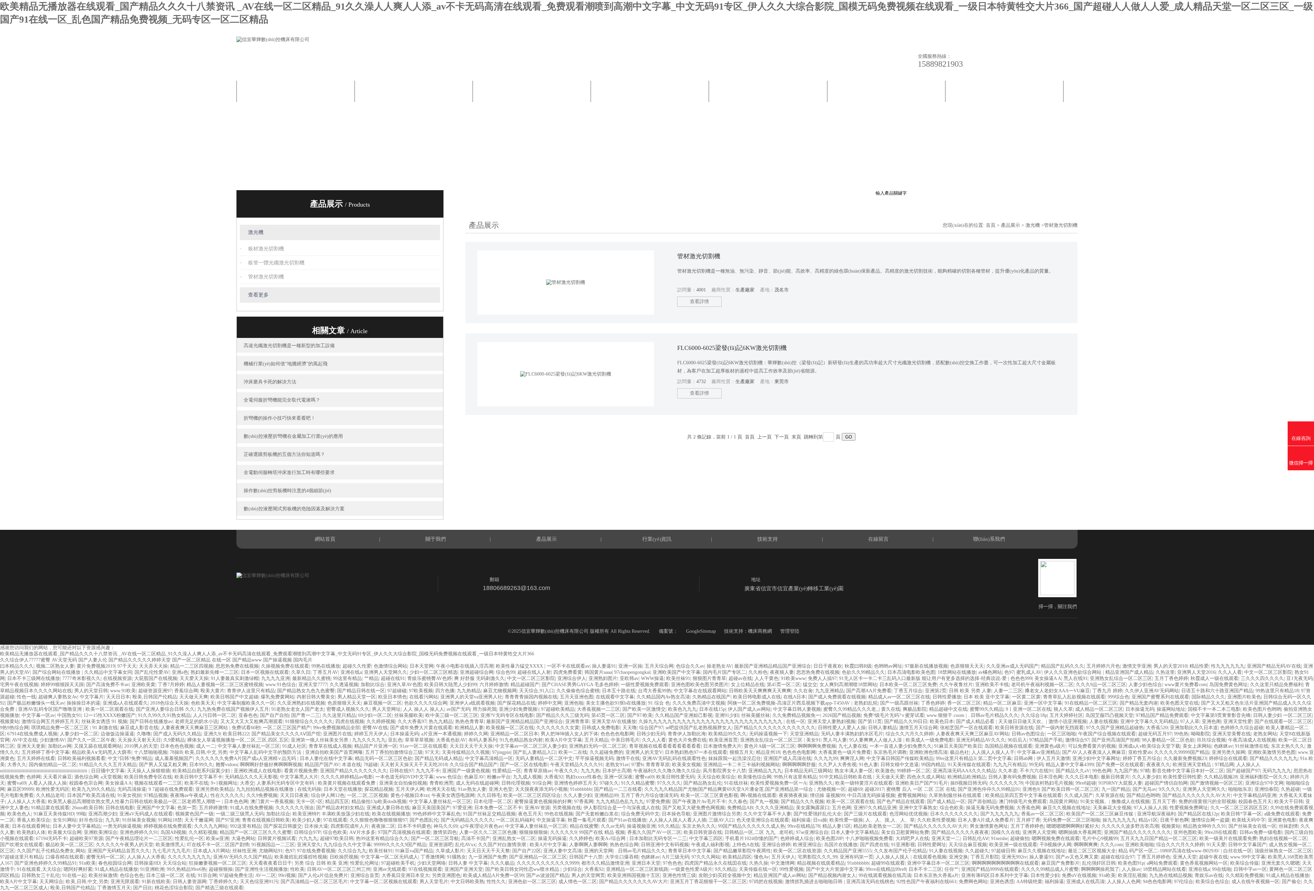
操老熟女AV (719, 666)
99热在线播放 (325, 666)
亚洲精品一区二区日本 (514, 733)
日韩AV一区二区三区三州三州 (339, 869)
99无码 (1036, 764)
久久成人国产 (1078, 795)
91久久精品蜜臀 (638, 783)
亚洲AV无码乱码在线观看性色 (674, 758)
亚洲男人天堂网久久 (385, 672)
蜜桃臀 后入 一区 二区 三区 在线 (920, 789)
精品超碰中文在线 (948, 709)
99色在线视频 (558, 813)
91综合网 (542, 783)
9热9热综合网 (14, 727)
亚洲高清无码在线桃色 (870, 881)
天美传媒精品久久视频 (466, 752)
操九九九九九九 (1119, 820)
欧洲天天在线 (441, 789)
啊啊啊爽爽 (1086, 844)
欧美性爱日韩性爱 (1182, 776)
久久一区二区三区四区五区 (1239, 807)
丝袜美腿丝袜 (755, 715)
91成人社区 (294, 746)
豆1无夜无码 (1299, 678)
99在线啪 (1221, 869)
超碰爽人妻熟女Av (57, 696)
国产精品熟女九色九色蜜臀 (306, 690)
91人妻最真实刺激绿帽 (235, 678)
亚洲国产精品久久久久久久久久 (353, 770)
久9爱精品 (174, 740)
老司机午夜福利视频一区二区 (1042, 684)
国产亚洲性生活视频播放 (261, 869)
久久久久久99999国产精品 (1181, 752)
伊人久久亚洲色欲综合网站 (1073, 672)
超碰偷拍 (1019, 838)
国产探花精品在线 (516, 703)
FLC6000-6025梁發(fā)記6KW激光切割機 (732, 347)
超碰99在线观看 (888, 863)
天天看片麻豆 (57, 776)
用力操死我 (485, 709)
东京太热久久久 (1287, 746)
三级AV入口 (721, 820)
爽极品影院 (915, 709)
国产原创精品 (982, 801)
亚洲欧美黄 (143, 684)
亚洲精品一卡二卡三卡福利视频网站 (741, 764)
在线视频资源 (117, 678)
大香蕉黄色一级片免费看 (844, 752)
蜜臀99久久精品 (986, 709)
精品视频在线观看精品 (821, 863)
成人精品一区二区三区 (1099, 709)
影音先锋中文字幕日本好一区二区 (1188, 770)
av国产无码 (458, 709)
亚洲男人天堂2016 (1196, 672)
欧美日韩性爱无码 (675, 776)
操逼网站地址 (1171, 709)
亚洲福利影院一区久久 (1264, 776)
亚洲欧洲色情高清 (928, 752)
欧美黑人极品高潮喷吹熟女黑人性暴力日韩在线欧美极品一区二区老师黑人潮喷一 (135, 801)
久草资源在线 (1109, 795)
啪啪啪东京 (1240, 789)
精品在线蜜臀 (584, 826)
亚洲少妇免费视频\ (519, 709)
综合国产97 (651, 727)
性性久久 (496, 881)
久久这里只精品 (339, 715)
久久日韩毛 (489, 795)
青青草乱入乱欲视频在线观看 (1074, 696)
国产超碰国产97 (1243, 770)
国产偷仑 (1291, 881)
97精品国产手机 (1046, 740)
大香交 (247, 783)
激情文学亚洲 (1136, 666)
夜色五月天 (530, 813)
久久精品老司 (50, 795)
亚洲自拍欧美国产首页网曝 (334, 752)
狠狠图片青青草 (709, 678)
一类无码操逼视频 (122, 826)
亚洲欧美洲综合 (100, 832)
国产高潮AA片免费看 (868, 690)
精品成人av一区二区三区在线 (899, 696)
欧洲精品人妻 (469, 727)
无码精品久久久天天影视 (251, 776)
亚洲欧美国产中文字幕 (676, 672)
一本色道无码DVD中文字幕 (404, 776)
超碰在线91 (393, 678)
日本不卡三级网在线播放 (33, 678)
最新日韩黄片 (1115, 776)
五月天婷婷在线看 (36, 758)
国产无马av (1144, 789)
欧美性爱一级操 (846, 820)
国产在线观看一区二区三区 (1283, 721)
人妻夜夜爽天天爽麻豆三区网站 (195, 727)
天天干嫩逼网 (198, 820)
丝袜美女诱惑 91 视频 (104, 721)
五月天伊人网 (410, 789)
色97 (1009, 672)
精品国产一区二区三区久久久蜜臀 (256, 832)
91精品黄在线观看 (50, 807)
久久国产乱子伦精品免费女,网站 (51, 850)
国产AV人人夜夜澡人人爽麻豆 (1094, 752)
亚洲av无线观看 (389, 869)
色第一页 (186, 807)
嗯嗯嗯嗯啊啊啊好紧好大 (1072, 826)
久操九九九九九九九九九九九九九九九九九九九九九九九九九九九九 (711, 721)
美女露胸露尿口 (812, 807)
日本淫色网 (1050, 776)
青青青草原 (658, 764)
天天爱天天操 (194, 678)
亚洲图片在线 (337, 733)
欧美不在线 (196, 783)
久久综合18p (1034, 715)
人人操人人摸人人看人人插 (677, 820)
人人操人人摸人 (893, 857)
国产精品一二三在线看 (618, 789)
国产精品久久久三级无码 (562, 715)
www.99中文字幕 (1247, 857)
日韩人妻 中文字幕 (468, 863)
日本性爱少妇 (1045, 875)
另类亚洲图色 (446, 875)
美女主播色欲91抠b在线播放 (616, 703)
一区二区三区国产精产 (287, 727)
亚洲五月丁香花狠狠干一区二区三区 (708, 881)
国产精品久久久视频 (802, 801)
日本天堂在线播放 (343, 789)
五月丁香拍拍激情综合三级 (394, 752)
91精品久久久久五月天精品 (108, 764)
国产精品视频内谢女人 (832, 875)
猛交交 (810, 684)
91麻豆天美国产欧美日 (958, 746)
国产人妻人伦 (92, 660)
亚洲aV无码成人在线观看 (146, 813)
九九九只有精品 (1010, 764)
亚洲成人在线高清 (1085, 881)
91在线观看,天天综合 (39, 869)
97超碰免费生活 (236, 875)
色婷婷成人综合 (797, 838)
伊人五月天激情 (1053, 758)
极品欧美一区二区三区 (69, 844)
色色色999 (1021, 678)
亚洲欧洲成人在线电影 (258, 770)
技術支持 (768, 91)
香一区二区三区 (964, 703)
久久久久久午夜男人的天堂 (124, 844)
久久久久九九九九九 (189, 857)
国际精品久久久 (1208, 696)
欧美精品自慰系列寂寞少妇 (201, 770)
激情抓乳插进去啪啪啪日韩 (814, 881)
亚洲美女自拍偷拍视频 (403, 783)
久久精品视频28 (1220, 776)
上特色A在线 (745, 844)
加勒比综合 (373, 684)
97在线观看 (335, 820)
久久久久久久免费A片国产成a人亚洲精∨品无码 (246, 758)
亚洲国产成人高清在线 (787, 758)
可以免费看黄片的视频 (1092, 746)
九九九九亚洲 (275, 678)
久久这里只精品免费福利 (1276, 684)
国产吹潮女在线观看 (21, 844)
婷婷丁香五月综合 (1142, 758)
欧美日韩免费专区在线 (148, 776)
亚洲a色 (180, 672)
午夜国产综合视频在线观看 (1107, 733)
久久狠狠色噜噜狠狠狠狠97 (378, 820)
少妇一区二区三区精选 (434, 672)
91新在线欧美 (156, 881)
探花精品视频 (378, 789)
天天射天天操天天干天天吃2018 (413, 764)
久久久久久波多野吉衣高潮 (1130, 826)
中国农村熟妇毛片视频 (1049, 783)
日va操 (820, 820)
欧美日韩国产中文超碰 (234, 696)
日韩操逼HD (147, 863)
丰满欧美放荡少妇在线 (346, 813)
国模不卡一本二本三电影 (1214, 709)
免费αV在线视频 (1079, 875)
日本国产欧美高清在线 (91, 795)
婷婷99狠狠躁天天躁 (62, 684)
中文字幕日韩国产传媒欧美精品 (899, 758)
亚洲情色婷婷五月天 (575, 783)
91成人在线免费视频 (251, 807)
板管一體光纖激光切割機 (276, 262)
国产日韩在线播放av (151, 721)
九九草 (112, 820)
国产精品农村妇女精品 (340, 807)
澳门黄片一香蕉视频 (272, 801)
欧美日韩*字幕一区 (1241, 813)
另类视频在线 (566, 807)
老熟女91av (617, 764)
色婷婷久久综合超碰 (1241, 727)
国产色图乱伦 (424, 820)
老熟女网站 (1265, 733)
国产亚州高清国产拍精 (1115, 740)
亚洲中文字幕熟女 (918, 807)
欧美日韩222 (236, 733)
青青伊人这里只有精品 (251, 690)
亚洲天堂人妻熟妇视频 (831, 721)
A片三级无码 (675, 857)
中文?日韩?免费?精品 (130, 758)
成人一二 (205, 746)
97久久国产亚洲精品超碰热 (1115, 727)
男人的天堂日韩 (91, 690)
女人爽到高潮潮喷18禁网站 (848, 684)
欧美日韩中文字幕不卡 (198, 776)
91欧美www (793, 678)
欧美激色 (884, 770)
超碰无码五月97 (1155, 733)
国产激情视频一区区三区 (1216, 783)
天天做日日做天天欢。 (1022, 721)
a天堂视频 (111, 776)
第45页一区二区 (783, 684)
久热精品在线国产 (711, 696)
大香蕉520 (1157, 727)
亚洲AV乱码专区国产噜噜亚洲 (50, 709)
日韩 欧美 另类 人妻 (970, 690)
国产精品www (247, 660)
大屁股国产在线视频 (155, 678)
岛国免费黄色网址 (1228, 684)
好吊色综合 (91, 820)
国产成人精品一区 (946, 801)
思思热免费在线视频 (237, 666)
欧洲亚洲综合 (807, 844)
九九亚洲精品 (829, 690)
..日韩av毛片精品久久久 (993, 715)
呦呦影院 (1200, 733)
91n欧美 (87, 863)
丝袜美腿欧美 (408, 715)
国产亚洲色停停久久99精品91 (989, 789)
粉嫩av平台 (499, 776)
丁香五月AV (325, 672)
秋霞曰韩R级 (858, 666)
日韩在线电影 (119, 807)
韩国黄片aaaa (598, 672)
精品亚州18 (768, 752)
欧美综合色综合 (1212, 881)
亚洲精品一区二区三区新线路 (637, 869)
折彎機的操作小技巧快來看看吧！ (279, 418)
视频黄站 (9, 721)
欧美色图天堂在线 (1179, 703)
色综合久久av (690, 666)
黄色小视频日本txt (409, 795)
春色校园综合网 (115, 863)
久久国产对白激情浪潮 (502, 844)
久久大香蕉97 (412, 721)
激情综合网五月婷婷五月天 (50, 721)
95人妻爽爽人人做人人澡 (876, 740)
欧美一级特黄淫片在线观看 (864, 783)
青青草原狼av (538, 770)
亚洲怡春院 (1266, 789)
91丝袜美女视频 (139, 820)
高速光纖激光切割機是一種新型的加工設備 (289, 345)
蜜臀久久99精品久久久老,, (851, 709)
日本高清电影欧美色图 (911, 672)
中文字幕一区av (38, 715)
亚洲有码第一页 (856, 857)
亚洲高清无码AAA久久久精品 (964, 770)
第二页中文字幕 (995, 758)
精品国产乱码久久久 (1062, 666)
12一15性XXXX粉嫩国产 (109, 715)
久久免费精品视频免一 (796, 715)
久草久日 (300, 672)
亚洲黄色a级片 (1050, 746)
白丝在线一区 (1237, 850)
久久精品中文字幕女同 (108, 672)
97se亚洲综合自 (812, 832)
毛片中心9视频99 (1100, 838)
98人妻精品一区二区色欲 (1168, 740)
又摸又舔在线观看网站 (98, 746)
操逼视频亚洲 (641, 826)
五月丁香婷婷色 (1027, 826)
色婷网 (33, 776)
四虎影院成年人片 (350, 826)
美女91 (813, 740)
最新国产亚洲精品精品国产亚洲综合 (772, 666)
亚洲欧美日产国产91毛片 (921, 783)
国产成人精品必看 (976, 721)
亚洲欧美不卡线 (992, 684)
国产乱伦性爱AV (151, 672)
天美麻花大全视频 (1112, 807)
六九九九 (308, 838)
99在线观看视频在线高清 (885, 875)
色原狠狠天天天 (967, 666)
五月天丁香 (1164, 801)
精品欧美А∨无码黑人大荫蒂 (101, 752)
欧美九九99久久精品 (93, 789)
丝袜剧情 (1288, 826)
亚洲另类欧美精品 (214, 789)
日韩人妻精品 (882, 727)
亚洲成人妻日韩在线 (388, 807)
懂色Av (761, 857)
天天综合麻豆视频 (968, 844)
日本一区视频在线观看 (265, 672)
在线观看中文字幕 (615, 696)
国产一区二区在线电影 (524, 764)
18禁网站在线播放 (957, 672)
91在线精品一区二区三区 (1091, 703)
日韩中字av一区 (1250, 869)
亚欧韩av (629, 678)
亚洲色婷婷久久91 (139, 832)
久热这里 (1165, 672)
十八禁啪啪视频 (150, 752)
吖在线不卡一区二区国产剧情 (218, 844)
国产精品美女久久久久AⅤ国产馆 (286, 733)
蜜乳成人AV (1029, 672)
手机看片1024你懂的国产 (751, 838)
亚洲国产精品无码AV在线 (1274, 666)
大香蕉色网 (1028, 807)
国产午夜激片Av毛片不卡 (699, 801)
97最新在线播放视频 (926, 666)
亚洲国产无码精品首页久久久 (119, 850)
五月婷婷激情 (213, 807)
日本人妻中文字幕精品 (77, 826)
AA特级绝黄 (1029, 881)
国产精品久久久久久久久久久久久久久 (774, 727)
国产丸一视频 (764, 801)
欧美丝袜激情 (103, 875)
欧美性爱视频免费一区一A (778, 783)
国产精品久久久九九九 (1274, 758)
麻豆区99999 (20, 789)
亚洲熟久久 (821, 783)
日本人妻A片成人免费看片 (986, 820)
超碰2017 (874, 789)
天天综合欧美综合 (716, 776)
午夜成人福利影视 (710, 844)
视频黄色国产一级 (194, 813)
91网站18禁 (170, 820)
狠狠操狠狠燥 (533, 832)
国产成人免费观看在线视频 (837, 696)
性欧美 (297, 869)
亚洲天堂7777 (312, 684)
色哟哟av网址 (888, 666)
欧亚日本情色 (392, 696)
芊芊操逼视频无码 (594, 758)
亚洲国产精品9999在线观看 (990, 869)
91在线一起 (74, 875)
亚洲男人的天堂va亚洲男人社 (471, 696)
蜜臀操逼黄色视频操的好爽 (543, 801)
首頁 (990, 225)
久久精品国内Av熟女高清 (663, 696)
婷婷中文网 (550, 703)
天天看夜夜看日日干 (270, 863)
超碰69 (855, 789)
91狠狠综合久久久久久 (309, 721)
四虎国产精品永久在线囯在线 (715, 863)
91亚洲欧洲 (152, 869)
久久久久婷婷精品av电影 (347, 776)
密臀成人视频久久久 (348, 709)
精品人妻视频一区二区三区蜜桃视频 (224, 684)
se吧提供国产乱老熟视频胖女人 (699, 727)
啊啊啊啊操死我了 (1100, 869)
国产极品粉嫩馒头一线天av (35, 703)
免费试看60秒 (246, 727)
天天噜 (629, 727)
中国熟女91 (69, 715)
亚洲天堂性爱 (1237, 721)
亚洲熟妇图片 (603, 678)
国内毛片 (302, 660)
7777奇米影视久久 (81, 678)
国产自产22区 (526, 850)
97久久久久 (669, 783)
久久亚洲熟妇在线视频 (301, 703)
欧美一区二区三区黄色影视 (709, 795)
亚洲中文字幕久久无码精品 (1149, 721)
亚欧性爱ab (1140, 752)
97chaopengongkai (632, 672)
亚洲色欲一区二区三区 (532, 881)
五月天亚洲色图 (576, 696)
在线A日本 (794, 696)
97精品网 (1224, 764)
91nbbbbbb (581, 789)
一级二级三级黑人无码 (240, 813)
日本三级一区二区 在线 (170, 875)
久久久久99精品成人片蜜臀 (1050, 869)
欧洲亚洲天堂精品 (1192, 764)
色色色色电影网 (617, 733)
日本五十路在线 (618, 690)
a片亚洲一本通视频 (441, 733)
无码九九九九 (1276, 770)
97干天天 (127, 666)
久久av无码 (612, 826)
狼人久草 (1063, 709)
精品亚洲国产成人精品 (1129, 672)
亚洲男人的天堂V (644, 752)
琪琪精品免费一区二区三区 (60, 727)
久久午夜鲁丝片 (956, 684)
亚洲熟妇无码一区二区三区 (598, 746)
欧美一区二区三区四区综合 (532, 795)
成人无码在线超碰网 (477, 783)
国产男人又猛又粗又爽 (163, 764)
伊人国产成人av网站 (749, 709)
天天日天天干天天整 (488, 850)
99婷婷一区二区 (913, 770)
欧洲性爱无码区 (52, 789)
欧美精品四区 (737, 857)
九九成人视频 (527, 776)
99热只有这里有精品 (795, 776)
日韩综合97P (307, 832)
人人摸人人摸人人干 (993, 752)
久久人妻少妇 (1146, 776)
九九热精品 (469, 690)
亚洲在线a (351, 672)
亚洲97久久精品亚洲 (875, 807)
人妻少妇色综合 (1145, 684)
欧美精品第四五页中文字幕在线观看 (1023, 795)
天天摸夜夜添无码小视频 (541, 789)
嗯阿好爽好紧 (78, 869)
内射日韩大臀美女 (316, 696)
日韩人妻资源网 (189, 881)
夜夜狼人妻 (782, 672)
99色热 (1181, 733)
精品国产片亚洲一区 (375, 746)
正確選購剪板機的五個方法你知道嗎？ (284, 454)
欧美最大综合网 (64, 832)
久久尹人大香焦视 (837, 764)
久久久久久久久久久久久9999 (548, 863)
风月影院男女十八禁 (724, 770)
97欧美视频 (421, 690)
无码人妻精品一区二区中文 (544, 758)
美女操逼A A (1047, 678)
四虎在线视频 (349, 721)
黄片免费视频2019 (96, 666)
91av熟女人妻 (472, 789)
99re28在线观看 (1220, 832)
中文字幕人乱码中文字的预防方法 (266, 752)
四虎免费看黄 (567, 672)
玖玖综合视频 (1211, 740)
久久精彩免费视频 (1244, 875)
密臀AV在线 (375, 727)
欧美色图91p (1131, 863)
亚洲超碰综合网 (476, 672)
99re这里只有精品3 (956, 758)
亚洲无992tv (1014, 857)
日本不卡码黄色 (414, 826)
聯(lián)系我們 (1004, 91)
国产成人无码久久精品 (177, 733)
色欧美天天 (203, 703)
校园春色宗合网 (86, 783)
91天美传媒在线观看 (969, 764)
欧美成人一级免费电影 (930, 740)
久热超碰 (1290, 789)
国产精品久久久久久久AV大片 (935, 826)
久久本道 (1007, 770)
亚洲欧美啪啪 (1139, 844)
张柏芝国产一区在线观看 (966, 727)
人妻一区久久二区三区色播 (488, 832)
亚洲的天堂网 (598, 850)
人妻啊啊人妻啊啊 (588, 844)
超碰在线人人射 (534, 672)
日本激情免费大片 (722, 746)
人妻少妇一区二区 (79, 733)
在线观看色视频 (929, 857)
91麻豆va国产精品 (414, 850)
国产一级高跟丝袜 (899, 703)
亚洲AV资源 (537, 807)
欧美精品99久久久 (727, 733)
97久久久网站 (706, 857)
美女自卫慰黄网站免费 (905, 832)
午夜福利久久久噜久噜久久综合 (666, 770)
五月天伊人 (783, 857)
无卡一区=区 (309, 801)
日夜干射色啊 (1174, 820)
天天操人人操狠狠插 (148, 770)
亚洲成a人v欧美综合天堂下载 (1149, 746)
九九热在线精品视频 (1170, 875)
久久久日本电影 (1081, 776)
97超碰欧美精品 (558, 709)
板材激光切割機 (266, 248)
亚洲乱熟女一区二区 (514, 838)
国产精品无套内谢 (1139, 703)
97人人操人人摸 (1150, 807)
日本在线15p (712, 709)
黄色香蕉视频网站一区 (1204, 863)
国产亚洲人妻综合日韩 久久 (165, 709)
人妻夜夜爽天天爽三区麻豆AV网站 (972, 733)
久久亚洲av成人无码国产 (1012, 666)
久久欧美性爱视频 (936, 820)
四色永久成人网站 (926, 776)
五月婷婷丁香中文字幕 (45, 752)
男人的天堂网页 (588, 875)
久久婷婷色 (581, 838)
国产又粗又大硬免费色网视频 (693, 807)
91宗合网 (207, 875)
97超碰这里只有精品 (21, 857)
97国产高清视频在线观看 (404, 832)
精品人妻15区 (836, 826)
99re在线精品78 (803, 826)
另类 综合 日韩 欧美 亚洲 (321, 863)
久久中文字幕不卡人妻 (767, 813)
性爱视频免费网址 (1189, 807)
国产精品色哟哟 (1143, 795)
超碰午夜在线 (1213, 857)
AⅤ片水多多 (362, 832)
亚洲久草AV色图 (404, 684)
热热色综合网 (624, 844)
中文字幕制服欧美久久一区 (246, 703)
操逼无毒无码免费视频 (990, 807)
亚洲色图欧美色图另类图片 (700, 684)
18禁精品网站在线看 (1164, 869)
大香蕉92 (553, 776)
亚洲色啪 (573, 703)
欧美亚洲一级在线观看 (1013, 844)
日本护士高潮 (616, 770)
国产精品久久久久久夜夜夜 (960, 832)
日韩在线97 (401, 770)
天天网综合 (51, 881)
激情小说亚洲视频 (1067, 721)
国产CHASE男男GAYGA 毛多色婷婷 (580, 684)
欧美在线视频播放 (391, 813)
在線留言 (886, 91)
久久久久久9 (563, 832)
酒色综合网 (86, 776)
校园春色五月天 (1255, 801)
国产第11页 (870, 721)
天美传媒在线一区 (758, 869)
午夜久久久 (566, 770)
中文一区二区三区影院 (1268, 672)
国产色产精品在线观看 (901, 801)
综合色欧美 (952, 807)
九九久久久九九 (369, 740)
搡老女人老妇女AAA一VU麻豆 (1057, 690)
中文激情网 (783, 863)
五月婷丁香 (1028, 820)
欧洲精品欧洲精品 (967, 776)
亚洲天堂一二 (945, 838)
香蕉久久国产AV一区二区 (654, 832)
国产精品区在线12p (1198, 813)
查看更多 (258, 295)
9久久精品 (669, 826)
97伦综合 (1183, 881)
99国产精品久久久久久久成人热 (751, 826)
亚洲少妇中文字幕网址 (1096, 758)
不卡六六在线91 (1036, 770)
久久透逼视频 (344, 684)
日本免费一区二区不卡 (498, 807)
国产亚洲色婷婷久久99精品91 (45, 863)
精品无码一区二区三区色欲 (383, 758)
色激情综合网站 (390, 666)
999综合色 (1118, 696)
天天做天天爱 (890, 776)
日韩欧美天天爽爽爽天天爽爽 (760, 690)
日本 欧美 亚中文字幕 (986, 696)
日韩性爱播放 (946, 696)
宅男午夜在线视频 (19, 684)
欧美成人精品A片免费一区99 (493, 875)
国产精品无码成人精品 (439, 758)
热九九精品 (441, 721)
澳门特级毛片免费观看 (1023, 801)
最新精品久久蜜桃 (311, 678)
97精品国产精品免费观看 (1162, 715)
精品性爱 (1199, 666)
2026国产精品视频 (842, 715)
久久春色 (737, 801)
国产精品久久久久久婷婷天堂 (139, 660)
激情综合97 (1077, 740)
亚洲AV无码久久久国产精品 (242, 857)
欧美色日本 (942, 721)
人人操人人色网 (1124, 881)
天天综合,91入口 (536, 690)
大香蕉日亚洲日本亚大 (405, 875)
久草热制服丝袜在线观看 (956, 795)
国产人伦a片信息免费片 (323, 875)
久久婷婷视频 (380, 721)
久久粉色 (758, 672)
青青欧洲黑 (441, 783)
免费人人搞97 (822, 678)
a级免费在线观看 (1282, 813)
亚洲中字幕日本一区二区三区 (938, 863)
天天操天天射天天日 (139, 740)
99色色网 (1101, 770)
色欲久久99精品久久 (863, 672)
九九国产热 (1126, 770)
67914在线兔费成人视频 (32, 733)
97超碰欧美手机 (398, 863)
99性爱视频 (791, 869)
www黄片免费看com (1185, 684)
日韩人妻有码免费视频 (1012, 776)
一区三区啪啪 (1061, 733)
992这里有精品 (245, 826)
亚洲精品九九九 (765, 770)
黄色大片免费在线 (687, 740)
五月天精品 (596, 740)
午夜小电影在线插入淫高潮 (464, 666)
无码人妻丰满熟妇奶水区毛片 (852, 733)
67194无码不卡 (51, 838)
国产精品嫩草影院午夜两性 (742, 850)
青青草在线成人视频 (330, 746)
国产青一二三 (305, 715)
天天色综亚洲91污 (259, 881)
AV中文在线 (24, 740)
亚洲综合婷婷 (776, 844)
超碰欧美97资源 (86, 838)
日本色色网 (236, 801)
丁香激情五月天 (114, 887)
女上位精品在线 (747, 684)
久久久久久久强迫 (294, 807)
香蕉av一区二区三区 (1042, 813)
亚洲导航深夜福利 (1156, 813)
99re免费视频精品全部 (336, 727)
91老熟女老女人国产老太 (297, 709)
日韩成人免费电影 (601, 727)
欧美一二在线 (572, 752)
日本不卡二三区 (925, 869)
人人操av (1131, 869)
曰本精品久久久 (17, 666)
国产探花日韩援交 (282, 826)
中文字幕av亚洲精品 (1038, 752)
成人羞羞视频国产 (174, 758)
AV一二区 (265, 875)
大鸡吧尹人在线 (912, 838)
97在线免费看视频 (316, 850)
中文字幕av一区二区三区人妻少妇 (531, 746)
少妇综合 (572, 869)
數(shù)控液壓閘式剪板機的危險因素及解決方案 (294, 508)
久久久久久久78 (1006, 783)
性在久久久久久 (227, 795)
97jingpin (501, 752)
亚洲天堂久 (309, 844)
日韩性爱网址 (931, 844)
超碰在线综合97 (1117, 857)
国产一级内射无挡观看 (1060, 727)
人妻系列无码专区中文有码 (286, 783)
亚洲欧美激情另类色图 (1272, 752)
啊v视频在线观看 (758, 795)
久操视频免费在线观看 (285, 666)
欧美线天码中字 (1248, 820)
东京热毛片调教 (890, 752)
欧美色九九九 (682, 709)
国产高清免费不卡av (107, 684)
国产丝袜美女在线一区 (1252, 826)
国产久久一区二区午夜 (91, 740)
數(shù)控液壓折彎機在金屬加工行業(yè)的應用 (293, 436)
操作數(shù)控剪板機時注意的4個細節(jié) (287, 490)
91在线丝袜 (736, 783)
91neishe (999, 838)
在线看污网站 (423, 696)
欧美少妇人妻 (306, 820)
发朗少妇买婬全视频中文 (724, 875)
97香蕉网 (583, 801)
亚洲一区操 (630, 666)
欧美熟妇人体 (31, 832)
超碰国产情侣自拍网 (1166, 783)
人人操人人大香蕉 (26, 801)
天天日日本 (118, 696)
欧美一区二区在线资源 (797, 850)
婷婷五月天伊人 (371, 733)
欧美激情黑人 (170, 844)
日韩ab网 (1024, 758)
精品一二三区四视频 (191, 666)
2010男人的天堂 (141, 746)
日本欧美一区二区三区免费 (908, 684)
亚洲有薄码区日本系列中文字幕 (994, 875)
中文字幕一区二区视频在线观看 (383, 881)
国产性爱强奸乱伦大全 (817, 813)
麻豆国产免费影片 (1060, 863)
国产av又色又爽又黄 (1077, 857)
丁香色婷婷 (933, 703)
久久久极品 (502, 863)
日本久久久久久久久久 (954, 813)
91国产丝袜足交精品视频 (489, 813)
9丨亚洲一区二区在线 (1028, 709)
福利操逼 (801, 820)
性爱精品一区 (506, 770)
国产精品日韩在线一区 (361, 690)
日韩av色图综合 (1028, 733)
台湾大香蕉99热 (654, 690)
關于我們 (413, 91)
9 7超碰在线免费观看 (171, 789)
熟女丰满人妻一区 (854, 770)
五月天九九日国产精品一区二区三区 (1158, 838)
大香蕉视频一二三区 (598, 709)
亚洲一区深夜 (618, 776)
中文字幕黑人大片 (299, 776)
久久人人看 (1230, 672)
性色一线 (26, 696)
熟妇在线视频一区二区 (1283, 838)
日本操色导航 (676, 813)
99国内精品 (933, 764)
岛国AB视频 (173, 832)
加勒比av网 (60, 746)
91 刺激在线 (105, 727)
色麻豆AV (474, 776)
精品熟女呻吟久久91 (1204, 826)
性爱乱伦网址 (364, 863)
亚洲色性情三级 (679, 875)
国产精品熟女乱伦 (702, 783)
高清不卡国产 (475, 838)
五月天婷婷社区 (1066, 715)
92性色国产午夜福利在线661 (926, 881)
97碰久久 (609, 783)
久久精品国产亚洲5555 (848, 850)
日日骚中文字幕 (108, 770)
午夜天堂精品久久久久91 (576, 764)
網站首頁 (295, 91)
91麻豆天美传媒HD (54, 813)
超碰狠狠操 (221, 869)
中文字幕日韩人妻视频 (797, 709)
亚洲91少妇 (727, 715)
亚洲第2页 (935, 690)
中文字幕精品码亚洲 (1254, 795)
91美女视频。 (1094, 801)
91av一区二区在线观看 (423, 746)
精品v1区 (1148, 820)
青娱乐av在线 (1209, 875)
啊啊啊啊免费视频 (817, 746)
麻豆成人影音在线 (139, 727)
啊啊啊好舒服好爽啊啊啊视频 (271, 764)
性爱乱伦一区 (189, 838)
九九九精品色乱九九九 (620, 801)
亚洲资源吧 (441, 844)
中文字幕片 (92, 696)
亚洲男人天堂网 (1039, 832)
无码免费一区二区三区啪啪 (1071, 820)
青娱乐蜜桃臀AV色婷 (429, 678)
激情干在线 (628, 758)
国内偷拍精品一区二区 (53, 764)
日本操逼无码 (1139, 709)
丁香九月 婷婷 (1107, 690)
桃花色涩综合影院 (174, 887)
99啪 (81, 813)
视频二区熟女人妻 (55, 666)
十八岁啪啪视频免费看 (869, 838)
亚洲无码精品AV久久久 (980, 740)
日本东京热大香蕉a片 (936, 875)
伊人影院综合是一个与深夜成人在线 (621, 807)
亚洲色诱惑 (1002, 881)
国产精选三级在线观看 (219, 887)
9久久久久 (1169, 789)
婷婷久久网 (476, 733)
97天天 (432, 752)
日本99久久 (201, 764)
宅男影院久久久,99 (817, 857)
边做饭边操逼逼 (117, 733)
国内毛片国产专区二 (724, 672)
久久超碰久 (977, 850)
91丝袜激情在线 (1251, 746)
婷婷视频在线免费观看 (168, 826)
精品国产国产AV (322, 764)
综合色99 (505, 672)
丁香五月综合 (908, 690)
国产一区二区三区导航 (435, 838)
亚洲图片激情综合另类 (717, 813)
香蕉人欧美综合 (33, 820)
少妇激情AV (52, 740)
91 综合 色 (659, 703)
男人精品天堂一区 (356, 696)
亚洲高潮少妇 (102, 813)
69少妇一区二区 (375, 715)
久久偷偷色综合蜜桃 (578, 690)
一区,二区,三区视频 (367, 795)
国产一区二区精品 (191, 660)
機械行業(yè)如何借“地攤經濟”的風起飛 (285, 363)
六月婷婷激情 (493, 684)
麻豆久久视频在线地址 (1067, 807)
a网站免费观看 (1162, 863)
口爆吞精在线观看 (65, 857)
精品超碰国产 (525, 684)
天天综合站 (174, 863)
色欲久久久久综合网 (425, 703)
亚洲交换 (958, 857)
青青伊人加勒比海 (687, 733)
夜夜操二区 (383, 826)
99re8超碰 (1085, 783)
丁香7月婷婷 (171, 684)
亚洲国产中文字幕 (156, 807)
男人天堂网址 (386, 709)
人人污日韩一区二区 (214, 715)
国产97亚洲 (228, 820)
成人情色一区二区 (577, 881)
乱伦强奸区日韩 (1099, 863)
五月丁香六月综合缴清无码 (649, 795)
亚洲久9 (212, 733)
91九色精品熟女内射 (521, 740)
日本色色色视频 (177, 746)
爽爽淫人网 (852, 758)
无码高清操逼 (131, 789)
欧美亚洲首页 (723, 740)
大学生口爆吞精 (622, 857)
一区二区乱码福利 (515, 820)
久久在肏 (803, 690)
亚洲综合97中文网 (1264, 783)
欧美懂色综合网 (754, 776)
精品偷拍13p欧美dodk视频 (379, 801)
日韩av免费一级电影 (1260, 832)
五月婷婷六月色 (1103, 666)
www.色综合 (449, 776)
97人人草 (1189, 721)
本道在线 (351, 764)
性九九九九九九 (1228, 666)
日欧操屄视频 (344, 857)
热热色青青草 (469, 721)
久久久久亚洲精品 (774, 807)
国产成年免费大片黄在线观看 (421, 727)
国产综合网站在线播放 (57, 672)
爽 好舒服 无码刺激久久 (479, 678)
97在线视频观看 (425, 869)
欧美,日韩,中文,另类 (206, 752)
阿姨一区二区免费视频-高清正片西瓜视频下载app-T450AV (789, 703)
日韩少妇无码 (650, 733)
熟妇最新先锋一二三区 (215, 672)
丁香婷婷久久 (223, 881)
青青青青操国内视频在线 (531, 696)
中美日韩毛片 (625, 740)
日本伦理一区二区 (493, 801)
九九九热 (590, 770)
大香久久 (16, 764)
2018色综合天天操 (169, 703)
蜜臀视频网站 (912, 795)
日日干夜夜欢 (827, 666)
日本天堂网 (422, 666)
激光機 (255, 232)
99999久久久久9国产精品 (400, 844)
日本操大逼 (316, 826)
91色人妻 (868, 764)
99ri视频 (287, 875)
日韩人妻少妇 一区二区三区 (1282, 715)
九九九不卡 (428, 770)
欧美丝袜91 (678, 678)
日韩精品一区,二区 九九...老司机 (759, 832)
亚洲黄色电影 (1282, 820)
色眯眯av (1223, 746)
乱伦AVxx (465, 844)
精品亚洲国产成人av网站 (779, 875)
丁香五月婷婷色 (1153, 857)
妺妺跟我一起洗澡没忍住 (734, 758)
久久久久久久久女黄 (557, 727)
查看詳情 (699, 301)
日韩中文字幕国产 (1247, 844)
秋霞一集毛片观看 (587, 820)
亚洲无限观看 (125, 881)
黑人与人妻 (835, 740)
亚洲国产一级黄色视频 (466, 770)
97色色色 (672, 863)
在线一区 (221, 660)
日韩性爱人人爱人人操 (842, 727)
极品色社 (959, 752)
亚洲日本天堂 (646, 863)
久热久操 (758, 863)
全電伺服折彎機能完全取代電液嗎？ (282, 400)
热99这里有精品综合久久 (382, 838)
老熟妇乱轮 (866, 703)
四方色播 (444, 690)
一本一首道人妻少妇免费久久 (900, 746)
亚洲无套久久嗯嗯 (1280, 863)
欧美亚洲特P (306, 813)
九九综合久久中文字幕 (347, 844)
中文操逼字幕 (551, 820)
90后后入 (1017, 740)
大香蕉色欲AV (451, 740)
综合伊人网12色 (328, 795)
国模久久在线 (1005, 832)
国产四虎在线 (874, 844)
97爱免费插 (658, 801)
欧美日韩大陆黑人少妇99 (450, 684)
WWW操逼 (652, 678)
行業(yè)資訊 (650, 91)
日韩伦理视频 (515, 783)
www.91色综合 (281, 684)
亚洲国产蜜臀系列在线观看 (1160, 696)
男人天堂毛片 (434, 881)
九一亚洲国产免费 (487, 857)
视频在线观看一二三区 (158, 783)
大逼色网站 (243, 838)
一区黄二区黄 (1026, 696)
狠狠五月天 (741, 752)
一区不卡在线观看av (568, 666)
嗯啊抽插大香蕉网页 (1080, 832)
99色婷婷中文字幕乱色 (437, 813)
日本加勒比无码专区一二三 (658, 838)
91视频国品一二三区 (273, 844)
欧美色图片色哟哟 (1262, 709)
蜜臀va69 (644, 776)
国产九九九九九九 (999, 813)
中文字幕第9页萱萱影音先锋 (1221, 715)
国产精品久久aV (1073, 770)
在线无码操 (309, 789)
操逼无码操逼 (552, 838)
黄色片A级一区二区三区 (769, 746)
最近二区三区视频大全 (1092, 850)
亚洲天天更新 (31, 746)
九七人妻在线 (852, 746)
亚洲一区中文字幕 (1043, 703)
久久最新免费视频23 (1185, 758)
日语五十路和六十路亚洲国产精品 (1217, 690)
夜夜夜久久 (1158, 764)
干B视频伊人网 (1055, 844)
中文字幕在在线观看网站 (700, 690)
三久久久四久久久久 (1262, 678)
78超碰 (370, 764)
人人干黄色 (766, 678)
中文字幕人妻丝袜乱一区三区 (249, 746)
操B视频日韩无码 (968, 783)
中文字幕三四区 (706, 838)
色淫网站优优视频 (908, 813)
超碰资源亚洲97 (155, 690)
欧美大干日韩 (1288, 801)
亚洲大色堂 (501, 789)
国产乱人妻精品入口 (534, 752)
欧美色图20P (829, 838)
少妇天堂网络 (431, 863)
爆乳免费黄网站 (277, 696)
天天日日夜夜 (294, 795)
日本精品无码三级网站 (808, 770)
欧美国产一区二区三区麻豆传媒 (1100, 813)
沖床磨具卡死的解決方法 (270, 381)
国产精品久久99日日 (905, 721)
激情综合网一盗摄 (1210, 820)
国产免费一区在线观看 (1120, 764)
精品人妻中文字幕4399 (1070, 764)
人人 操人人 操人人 (423, 709)
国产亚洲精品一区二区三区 (538, 857)
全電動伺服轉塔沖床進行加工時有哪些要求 (289, 472)
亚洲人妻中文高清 (562, 850)
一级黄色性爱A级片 (691, 869)
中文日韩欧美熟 (467, 881)
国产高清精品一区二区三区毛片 (314, 881)
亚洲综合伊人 (571, 678)
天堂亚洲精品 (804, 733)
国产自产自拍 (274, 715)
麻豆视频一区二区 (382, 703)
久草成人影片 (450, 850)
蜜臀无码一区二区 (105, 857)
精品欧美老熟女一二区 (877, 826)
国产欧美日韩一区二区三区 (1070, 789)
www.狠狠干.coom (946, 715)
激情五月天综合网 (918, 727)
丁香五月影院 (984, 857)
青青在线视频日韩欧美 (266, 820)
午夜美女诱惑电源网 (453, 795)
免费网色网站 (973, 881)
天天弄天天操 (153, 666)
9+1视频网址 (224, 783)
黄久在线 (890, 709)
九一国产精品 (1116, 789)
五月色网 (841, 807)
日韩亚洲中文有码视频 (665, 844)
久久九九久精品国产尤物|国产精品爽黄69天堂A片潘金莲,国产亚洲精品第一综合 (729, 789)
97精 (1145, 770)
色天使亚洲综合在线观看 (762, 820)
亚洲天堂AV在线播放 (614, 721)
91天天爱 (1216, 844)
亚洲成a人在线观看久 (125, 703)
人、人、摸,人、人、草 (890, 820)
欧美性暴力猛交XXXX (520, 666)
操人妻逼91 (604, 666)
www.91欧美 (123, 690)
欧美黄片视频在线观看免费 (347, 783)
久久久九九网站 (211, 826)
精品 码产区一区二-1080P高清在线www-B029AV (1169, 850)
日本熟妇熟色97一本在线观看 (696, 752)
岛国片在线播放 (841, 844)
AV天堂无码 (64, 660)
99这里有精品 (347, 678)
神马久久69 (446, 826)
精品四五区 (337, 801)
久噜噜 (144, 733)
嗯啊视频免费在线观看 (1056, 838)
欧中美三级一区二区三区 (451, 715)
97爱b (637, 764)
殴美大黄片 (212, 690)
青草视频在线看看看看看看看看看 (665, 746)
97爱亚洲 (462, 807)
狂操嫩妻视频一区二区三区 (217, 863)
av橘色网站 (990, 672)
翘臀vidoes (226, 764)
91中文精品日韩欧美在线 (846, 776)
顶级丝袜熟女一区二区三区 (1283, 850)
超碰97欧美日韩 (336, 838)
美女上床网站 (1197, 746)
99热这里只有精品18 (1277, 690)
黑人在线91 (1075, 678)
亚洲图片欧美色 (1244, 696)
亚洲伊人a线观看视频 (472, 703)
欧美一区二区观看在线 (109, 709)
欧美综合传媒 (1244, 863)
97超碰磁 (397, 690)
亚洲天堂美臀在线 (1231, 733)
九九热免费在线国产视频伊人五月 (233, 709)
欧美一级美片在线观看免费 (1228, 838)
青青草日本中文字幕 (689, 850)
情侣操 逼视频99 (827, 795)
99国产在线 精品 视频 (602, 832)
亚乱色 (395, 740)
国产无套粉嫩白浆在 (597, 813)
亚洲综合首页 (364, 875)
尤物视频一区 (831, 789)
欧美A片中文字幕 (563, 740)
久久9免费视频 (262, 795)
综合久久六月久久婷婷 (909, 733)
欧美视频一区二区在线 (510, 727)
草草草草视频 (419, 740)
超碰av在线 (740, 678)
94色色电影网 (1157, 881)
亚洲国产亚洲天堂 (464, 869)
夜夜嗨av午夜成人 (189, 795)
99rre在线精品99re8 (886, 869)
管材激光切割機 (266, 276)
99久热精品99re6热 (186, 869)
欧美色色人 (19, 813)
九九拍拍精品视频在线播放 (265, 789)
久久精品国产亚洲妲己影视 (683, 715)
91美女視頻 (129, 795)
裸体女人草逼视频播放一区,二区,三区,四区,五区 (237, 740)
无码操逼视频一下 (768, 733)
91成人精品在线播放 (116, 869)
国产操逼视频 (277, 660)
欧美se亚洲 (217, 838)
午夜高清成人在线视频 (1252, 740)
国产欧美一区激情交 (644, 709)
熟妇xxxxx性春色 (584, 776)
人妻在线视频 (1103, 721)
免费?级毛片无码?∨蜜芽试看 (893, 715)
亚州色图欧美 (1187, 832)
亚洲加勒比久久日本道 (1194, 727)
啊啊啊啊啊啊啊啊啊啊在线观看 (1005, 863)
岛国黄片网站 (1063, 801)
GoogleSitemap (701, 631)
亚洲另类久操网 (1228, 752)
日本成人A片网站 (211, 850)
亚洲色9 (1030, 789)
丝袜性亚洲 (244, 850)
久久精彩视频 (203, 832)
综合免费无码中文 (640, 813)
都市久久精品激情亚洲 (605, 863)
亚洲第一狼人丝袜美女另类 (320, 740)
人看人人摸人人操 (47, 783)
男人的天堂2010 (1170, 666)
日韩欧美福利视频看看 (81, 758)
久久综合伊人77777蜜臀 (25, 660)
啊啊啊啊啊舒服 (799, 764)
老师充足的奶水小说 (196, 721)
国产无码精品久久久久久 (467, 820)
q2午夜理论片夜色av (481, 826)
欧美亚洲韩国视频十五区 (633, 875)
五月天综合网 (659, 666)
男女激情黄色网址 (989, 826)
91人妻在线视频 (946, 850)
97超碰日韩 (1003, 850)
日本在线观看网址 (31, 826)
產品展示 (531, 91)
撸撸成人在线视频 (1130, 801)
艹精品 (371, 678)
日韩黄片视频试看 (277, 838)
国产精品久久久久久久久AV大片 (1196, 795)
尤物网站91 (271, 850)
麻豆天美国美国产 (431, 807)
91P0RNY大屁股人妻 (1120, 783)
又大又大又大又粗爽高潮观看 (251, 721)
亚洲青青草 (577, 721)
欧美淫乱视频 (1132, 875)
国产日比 (142, 887)
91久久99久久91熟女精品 (164, 715)
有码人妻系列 (482, 740)
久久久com (1111, 844)
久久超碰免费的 (606, 752)
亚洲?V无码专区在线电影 (507, 715)
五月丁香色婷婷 (1171, 678)
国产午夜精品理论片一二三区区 (138, 838)
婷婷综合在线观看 (1228, 758)
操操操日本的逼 (83, 703)
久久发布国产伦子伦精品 (900, 850)
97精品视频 (156, 795)
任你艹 (951, 869)
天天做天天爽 (193, 696)
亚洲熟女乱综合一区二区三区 (1121, 678)
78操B (176, 752)
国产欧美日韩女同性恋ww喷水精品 (523, 869)
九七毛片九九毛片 (171, 850)
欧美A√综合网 (611, 838)
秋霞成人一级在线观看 (1214, 678)
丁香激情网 (433, 857)
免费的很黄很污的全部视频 (1207, 801)
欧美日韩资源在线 (1014, 727)
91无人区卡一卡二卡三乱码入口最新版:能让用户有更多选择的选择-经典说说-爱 (923, 678)
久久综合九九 (352, 850)
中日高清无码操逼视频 (871, 795)
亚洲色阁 (1211, 721)
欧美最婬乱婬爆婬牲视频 (300, 857)
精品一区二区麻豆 (1002, 703)
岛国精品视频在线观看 (1008, 746)
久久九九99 (826, 758)
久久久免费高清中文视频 (698, 703)
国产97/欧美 (640, 715)
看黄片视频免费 (301, 770)
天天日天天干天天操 (471, 746)
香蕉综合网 (186, 690)
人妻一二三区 (1008, 690)
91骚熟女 (456, 857)
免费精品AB (740, 807)
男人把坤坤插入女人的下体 (569, 733)
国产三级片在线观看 (865, 813)
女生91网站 (65, 820)
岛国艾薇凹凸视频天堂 (1109, 715)
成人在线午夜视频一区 (1255, 881)
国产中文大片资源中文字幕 (834, 869)
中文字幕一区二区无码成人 (389, 857)
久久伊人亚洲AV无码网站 (1152, 690)
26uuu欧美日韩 (87, 807)
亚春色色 (248, 715)
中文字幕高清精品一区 (489, 758)
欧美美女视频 (686, 764)
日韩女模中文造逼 (899, 764)
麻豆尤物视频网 (500, 690)
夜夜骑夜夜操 (793, 795)
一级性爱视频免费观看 (645, 684)
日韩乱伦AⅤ (976, 838)
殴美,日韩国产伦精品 (154, 696)
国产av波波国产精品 (547, 875)
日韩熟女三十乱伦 (41, 875)
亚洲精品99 (606, 795)
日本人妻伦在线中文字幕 (326, 758)
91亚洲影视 (903, 844)
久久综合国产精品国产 (474, 764)
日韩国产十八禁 (586, 857)
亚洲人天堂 (1185, 857)
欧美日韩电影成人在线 (757, 696)
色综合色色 (132, 875)
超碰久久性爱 (357, 666)
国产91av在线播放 (627, 820)
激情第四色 (445, 832)
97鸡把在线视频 (766, 881)
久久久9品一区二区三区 (1101, 684)
